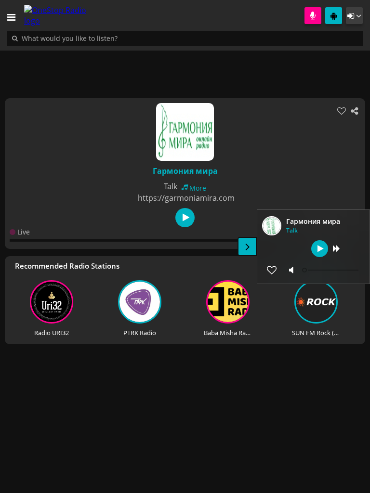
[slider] (331, 270)
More (197, 188)
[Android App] (333, 15)
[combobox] (98, 38)
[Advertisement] (185, 69)
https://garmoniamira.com (186, 198)
